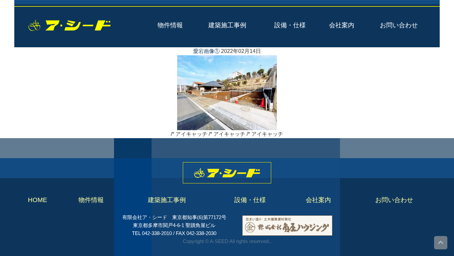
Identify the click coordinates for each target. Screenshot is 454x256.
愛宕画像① (206, 51)
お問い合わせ (399, 25)
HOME (37, 199)
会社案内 (341, 25)
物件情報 (170, 25)
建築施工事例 (227, 25)
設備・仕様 (290, 25)
